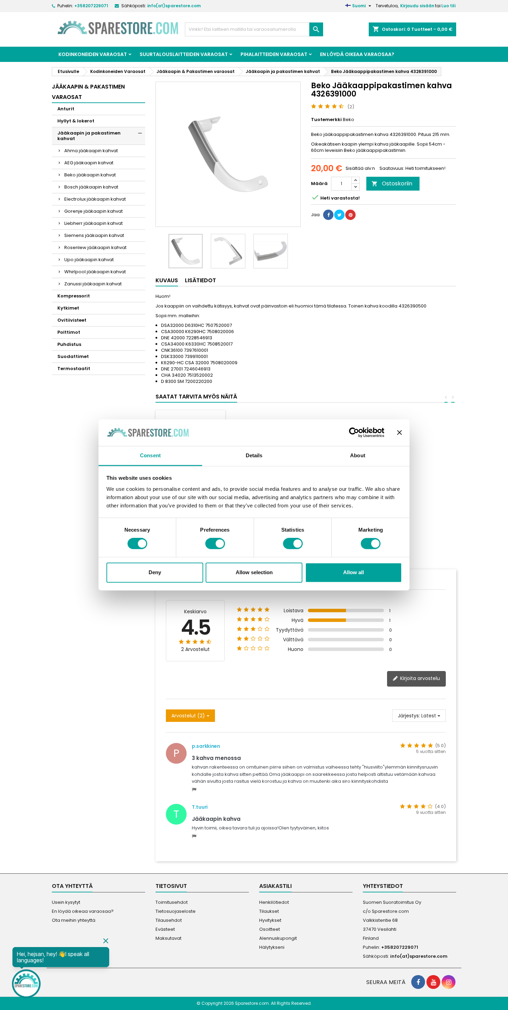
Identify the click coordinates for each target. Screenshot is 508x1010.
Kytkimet (68, 308)
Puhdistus (69, 344)
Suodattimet (73, 356)
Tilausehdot (169, 920)
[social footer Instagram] (448, 982)
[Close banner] (399, 432)
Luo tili (448, 6)
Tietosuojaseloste (176, 911)
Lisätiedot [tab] (200, 280)
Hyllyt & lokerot (75, 121)
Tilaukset (269, 911)
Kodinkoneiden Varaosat (92, 54)
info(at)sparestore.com (174, 6)
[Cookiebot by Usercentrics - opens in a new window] (354, 433)
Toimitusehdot (172, 902)
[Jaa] (328, 215)
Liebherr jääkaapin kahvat (93, 223)
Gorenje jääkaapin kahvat (93, 211)
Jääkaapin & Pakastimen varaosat (88, 92)
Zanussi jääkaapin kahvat (93, 284)
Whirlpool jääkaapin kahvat (95, 271)
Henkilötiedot (274, 902)
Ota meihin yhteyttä (73, 920)
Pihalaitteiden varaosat (274, 54)
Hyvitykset (270, 920)
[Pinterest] (350, 215)
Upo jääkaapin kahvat (89, 259)
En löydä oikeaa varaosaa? (357, 54)
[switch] (215, 543)
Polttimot (68, 332)
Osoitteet (269, 929)
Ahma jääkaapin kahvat (91, 150)
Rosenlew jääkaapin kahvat (95, 247)
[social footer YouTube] (433, 982)
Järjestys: (409, 716)
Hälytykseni (271, 947)
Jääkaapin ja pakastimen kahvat (89, 136)
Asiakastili (275, 886)
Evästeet (165, 929)
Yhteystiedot (383, 886)
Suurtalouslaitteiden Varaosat (184, 54)
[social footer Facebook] (418, 982)
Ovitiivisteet (71, 320)
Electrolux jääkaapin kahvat (95, 199)
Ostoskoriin (391, 183)
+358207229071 (91, 6)
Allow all (353, 572)
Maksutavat (168, 938)
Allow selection (254, 572)
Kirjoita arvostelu (419, 678)
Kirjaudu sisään (417, 6)
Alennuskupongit (278, 938)
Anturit (65, 108)
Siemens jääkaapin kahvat (94, 235)
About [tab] (357, 455)
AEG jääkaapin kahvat (88, 162)
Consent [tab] (150, 455)
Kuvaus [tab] (167, 280)
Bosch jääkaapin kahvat (91, 187)
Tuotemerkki (326, 120)
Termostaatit (73, 368)
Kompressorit (73, 296)
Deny (155, 572)
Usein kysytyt (66, 902)
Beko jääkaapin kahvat (90, 175)
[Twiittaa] (339, 215)
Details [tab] (254, 455)
